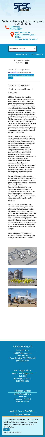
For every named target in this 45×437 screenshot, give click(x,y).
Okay (6, 429)
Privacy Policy (22, 54)
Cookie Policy (37, 54)
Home (10, 72)
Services (15, 72)
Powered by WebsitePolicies (12, 432)
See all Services (13, 75)
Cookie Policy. (8, 427)
